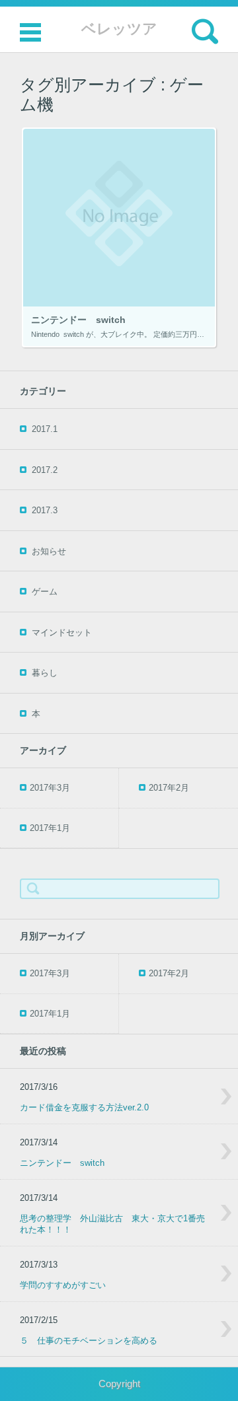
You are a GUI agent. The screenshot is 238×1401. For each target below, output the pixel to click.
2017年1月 (50, 828)
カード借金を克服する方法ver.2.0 (84, 1107)
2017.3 (45, 510)
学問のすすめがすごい (63, 1285)
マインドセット (62, 632)
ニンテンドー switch (62, 1163)
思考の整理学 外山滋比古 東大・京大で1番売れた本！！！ (112, 1224)
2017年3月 (50, 788)
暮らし (45, 673)
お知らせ (49, 551)
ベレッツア (119, 28)
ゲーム (45, 591)
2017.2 (45, 470)
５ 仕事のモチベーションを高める (88, 1341)
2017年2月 (169, 788)
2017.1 (45, 429)
